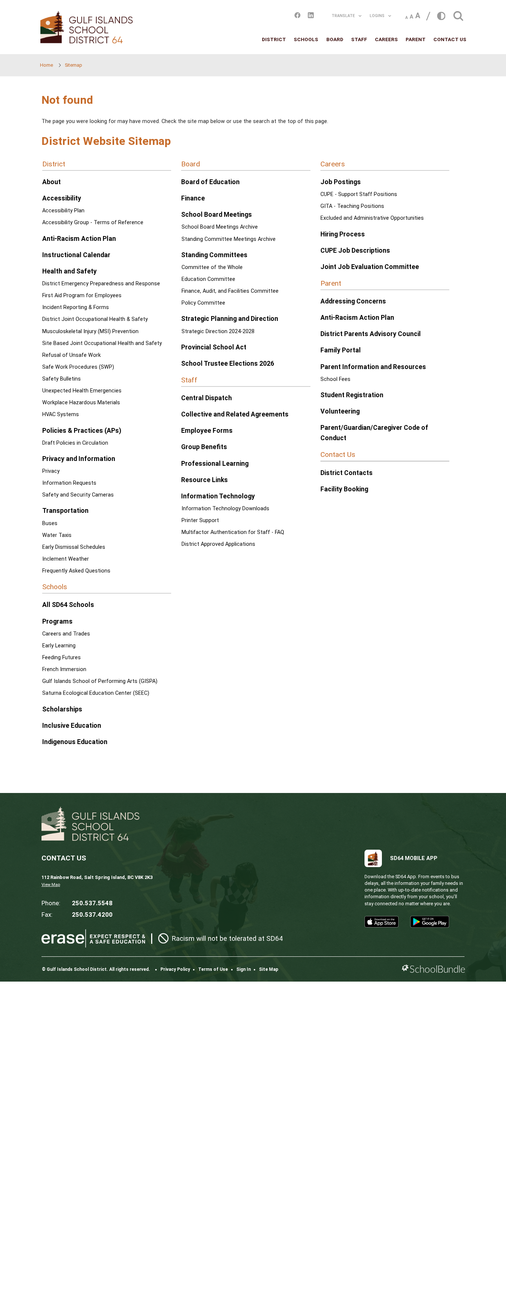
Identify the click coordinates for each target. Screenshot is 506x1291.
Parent (416, 39)
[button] (458, 14)
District (274, 39)
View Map (50, 884)
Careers (386, 39)
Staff (359, 39)
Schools (306, 39)
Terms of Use (213, 969)
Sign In (243, 969)
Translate (343, 15)
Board (334, 39)
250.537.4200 (92, 914)
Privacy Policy (175, 969)
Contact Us (449, 39)
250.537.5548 (92, 903)
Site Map (268, 969)
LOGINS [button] (377, 15)
